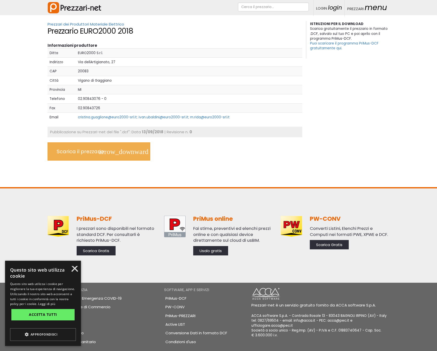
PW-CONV (175, 307)
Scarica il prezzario (80, 151)
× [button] (74, 270)
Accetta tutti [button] (43, 314)
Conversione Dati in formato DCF (196, 333)
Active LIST (175, 324)
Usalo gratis (211, 250)
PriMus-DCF (175, 298)
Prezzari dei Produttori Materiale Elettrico (86, 24)
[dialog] (43, 303)
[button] (43, 334)
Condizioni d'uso (180, 341)
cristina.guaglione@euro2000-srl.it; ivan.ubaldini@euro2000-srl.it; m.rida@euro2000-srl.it (154, 117)
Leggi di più (46, 304)
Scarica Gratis (96, 250)
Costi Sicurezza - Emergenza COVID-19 (85, 298)
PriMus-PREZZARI (180, 315)
